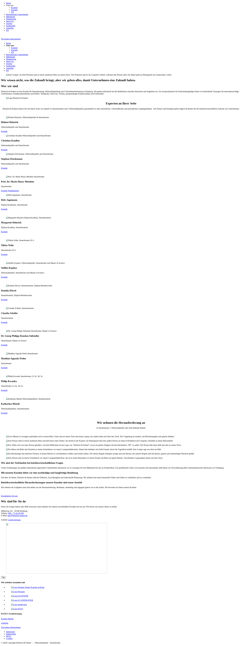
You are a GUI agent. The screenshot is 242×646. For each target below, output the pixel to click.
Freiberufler (10, 26)
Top (3, 577)
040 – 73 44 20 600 (16, 513)
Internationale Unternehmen (17, 14)
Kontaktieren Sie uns (9, 496)
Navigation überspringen (11, 39)
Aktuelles (10, 28)
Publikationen (13, 191)
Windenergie (11, 19)
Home (8, 3)
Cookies (9, 638)
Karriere (14, 8)
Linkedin (4, 623)
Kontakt (14, 10)
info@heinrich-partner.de (17, 515)
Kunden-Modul (7, 619)
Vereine (9, 23)
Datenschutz (11, 634)
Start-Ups (10, 21)
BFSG (8, 636)
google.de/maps (14, 520)
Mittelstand (10, 17)
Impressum (10, 632)
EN (12, 12)
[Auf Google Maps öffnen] (56, 573)
